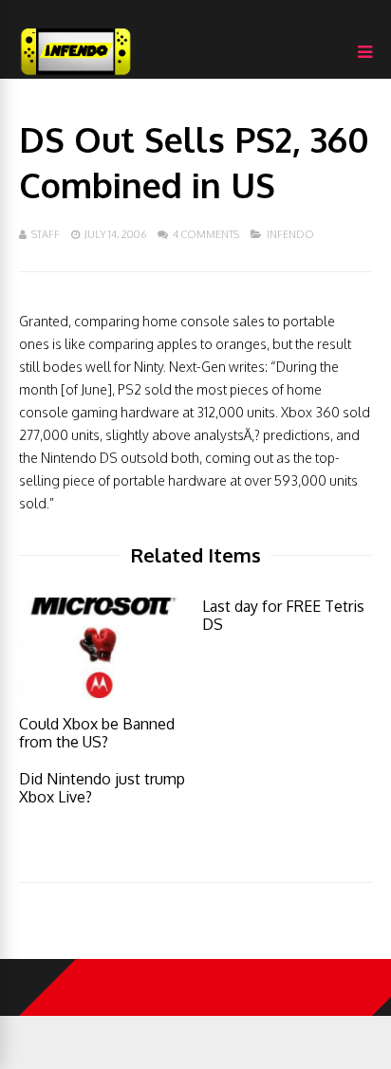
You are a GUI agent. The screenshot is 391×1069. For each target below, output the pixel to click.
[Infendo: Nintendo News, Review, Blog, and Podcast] (76, 74)
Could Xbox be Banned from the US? (97, 732)
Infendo (290, 234)
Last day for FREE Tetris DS (283, 615)
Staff (45, 234)
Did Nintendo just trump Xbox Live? (102, 787)
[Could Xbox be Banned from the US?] (104, 693)
